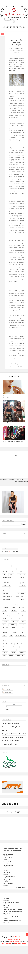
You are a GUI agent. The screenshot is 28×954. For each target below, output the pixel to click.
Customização (6, 585)
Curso (23, 582)
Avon (4, 569)
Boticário (22, 571)
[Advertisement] (11, 828)
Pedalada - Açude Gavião (10, 741)
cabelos (22, 646)
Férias (4, 610)
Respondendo (14, 640)
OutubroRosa (6, 630)
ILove (23, 610)
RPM (23, 638)
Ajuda (12, 563)
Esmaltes (22, 599)
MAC (4, 624)
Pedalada (14, 632)
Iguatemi (5, 613)
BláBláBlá (5, 571)
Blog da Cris (7, 880)
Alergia (4, 730)
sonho (4, 655)
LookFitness (15, 621)
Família (22, 605)
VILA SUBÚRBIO (8, 883)
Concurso (22, 580)
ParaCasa (22, 630)
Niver (23, 627)
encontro (13, 649)
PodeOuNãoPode (20, 635)
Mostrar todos (21, 887)
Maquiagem (12, 624)
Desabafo (22, 590)
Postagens (7, 689)
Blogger (17, 812)
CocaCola (5, 580)
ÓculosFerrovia (20, 655)
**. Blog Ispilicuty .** (10, 876)
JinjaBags (5, 618)
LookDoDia (21, 618)
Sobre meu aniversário (9, 744)
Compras (13, 580)
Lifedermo (13, 618)
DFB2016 (22, 585)
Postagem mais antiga (21, 481)
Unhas (22, 643)
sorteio (11, 655)
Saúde (23, 640)
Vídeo (13, 646)
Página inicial (20, 479)
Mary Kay (22, 624)
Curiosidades (6, 582)
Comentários (7, 692)
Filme (13, 607)
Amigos (14, 566)
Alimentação (6, 566)
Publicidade (15, 638)
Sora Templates (6, 943)
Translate (15, 551)
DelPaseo (14, 588)
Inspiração (5, 615)
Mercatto (5, 627)
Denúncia (22, 588)
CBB (4, 574)
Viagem (5, 646)
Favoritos (5, 607)
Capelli (11, 574)
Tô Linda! (6, 872)
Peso (4, 635)
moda (13, 652)
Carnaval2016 (21, 574)
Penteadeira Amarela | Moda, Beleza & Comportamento (13, 849)
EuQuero (13, 602)
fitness (5, 652)
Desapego (5, 593)
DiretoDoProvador (20, 596)
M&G (23, 621)
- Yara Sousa (7, 861)
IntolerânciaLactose (19, 615)
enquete (22, 649)
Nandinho (14, 627)
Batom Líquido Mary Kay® (11, 727)
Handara (14, 610)
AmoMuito (22, 566)
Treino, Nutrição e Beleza (12, 920)
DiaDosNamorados (7, 596)
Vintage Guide (8, 865)
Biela (23, 569)
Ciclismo (22, 577)
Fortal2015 (21, 607)
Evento (4, 605)
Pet (11, 635)
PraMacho (5, 638)
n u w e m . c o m (9, 869)
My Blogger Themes (20, 943)
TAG (12, 643)
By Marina (6, 898)
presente (22, 652)
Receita (5, 640)
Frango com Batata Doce (12, 917)
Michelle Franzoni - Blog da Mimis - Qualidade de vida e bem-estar (12, 911)
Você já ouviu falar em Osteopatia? (14, 734)
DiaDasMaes (21, 593)
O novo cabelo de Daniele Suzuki (13, 737)
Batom (13, 569)
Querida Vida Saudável (11, 902)
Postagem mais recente (7, 479)
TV (17, 643)
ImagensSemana (20, 613)
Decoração (5, 588)
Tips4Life (6, 906)
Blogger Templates (15, 941)
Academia (5, 563)
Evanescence (21, 602)
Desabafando (6, 590)
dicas (4, 649)
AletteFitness (21, 563)
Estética (5, 602)
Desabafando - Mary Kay (10, 723)
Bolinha (14, 571)
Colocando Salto (9, 858)
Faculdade (13, 605)
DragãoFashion (6, 599)
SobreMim (5, 643)
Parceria (5, 632)
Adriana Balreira (9, 854)
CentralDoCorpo (7, 577)
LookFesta (5, 621)
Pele (23, 632)
